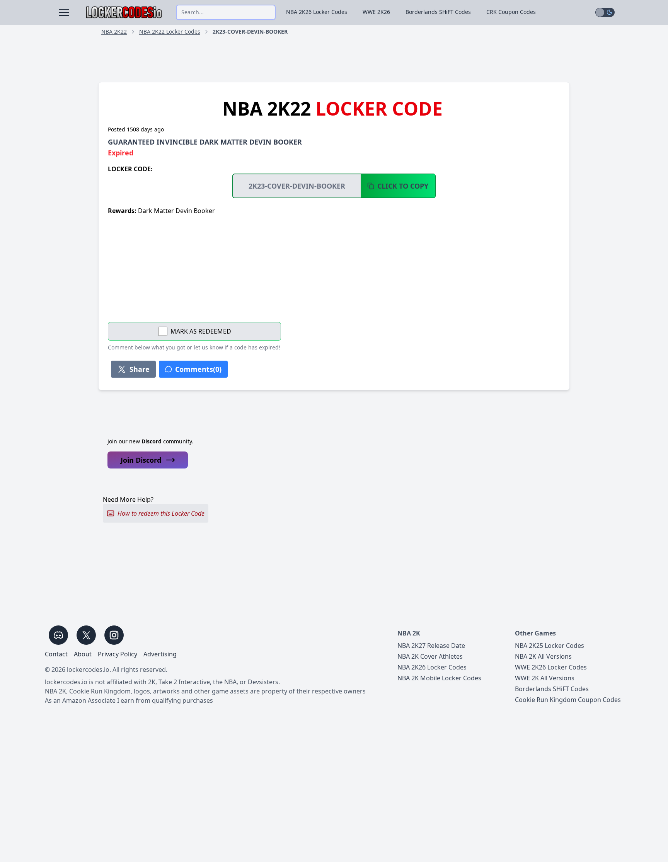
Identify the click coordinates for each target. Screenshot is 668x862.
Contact (56, 654)
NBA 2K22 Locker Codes (169, 31)
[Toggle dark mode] (605, 12)
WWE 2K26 (376, 11)
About (83, 654)
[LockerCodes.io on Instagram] (114, 635)
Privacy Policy (117, 654)
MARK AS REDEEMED (200, 331)
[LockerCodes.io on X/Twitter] (86, 635)
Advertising (160, 654)
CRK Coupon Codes (511, 11)
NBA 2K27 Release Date (431, 645)
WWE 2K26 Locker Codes (551, 667)
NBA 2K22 (114, 31)
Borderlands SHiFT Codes (438, 11)
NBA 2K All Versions (543, 656)
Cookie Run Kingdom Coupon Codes (568, 699)
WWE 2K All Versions (544, 678)
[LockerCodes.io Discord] (58, 635)
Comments (198, 369)
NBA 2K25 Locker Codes (549, 645)
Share (140, 369)
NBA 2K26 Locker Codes (316, 11)
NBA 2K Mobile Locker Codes (439, 678)
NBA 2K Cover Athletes (430, 656)
